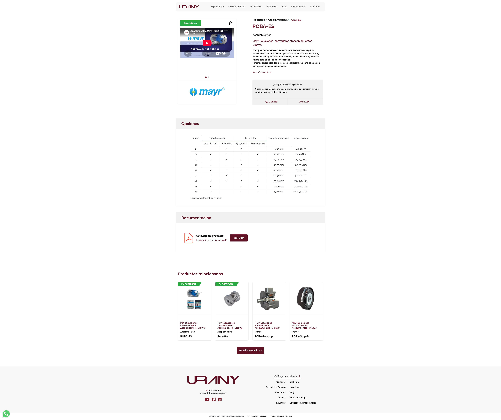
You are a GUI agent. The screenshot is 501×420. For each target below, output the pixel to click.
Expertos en (217, 6)
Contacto (315, 6)
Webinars (294, 382)
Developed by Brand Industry (281, 416)
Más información (260, 72)
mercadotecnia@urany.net (213, 393)
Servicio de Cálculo (276, 387)
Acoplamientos (277, 19)
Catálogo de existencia (285, 376)
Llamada (272, 102)
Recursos (271, 6)
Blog (284, 6)
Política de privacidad (257, 416)
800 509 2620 (213, 390)
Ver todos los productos (250, 350)
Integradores (298, 6)
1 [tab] (206, 77)
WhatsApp (304, 102)
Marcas (282, 397)
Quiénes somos (237, 6)
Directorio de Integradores (303, 403)
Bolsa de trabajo (298, 397)
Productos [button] (256, 6)
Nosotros (294, 387)
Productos (258, 19)
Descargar (239, 238)
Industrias (281, 403)
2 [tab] (208, 77)
